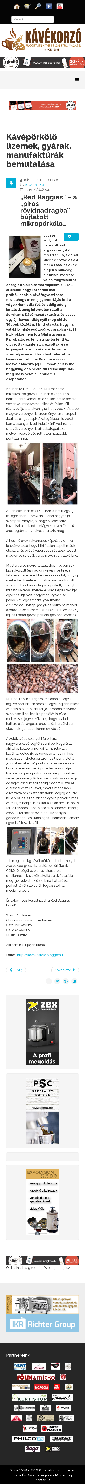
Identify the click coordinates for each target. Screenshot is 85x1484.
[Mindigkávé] (42, 1261)
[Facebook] (49, 6)
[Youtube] (59, 6)
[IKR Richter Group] (42, 1323)
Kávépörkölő (37, 185)
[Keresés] (38, 6)
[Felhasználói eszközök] (71, 237)
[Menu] (77, 80)
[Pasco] (42, 1110)
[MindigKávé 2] (42, 62)
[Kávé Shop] (27, 6)
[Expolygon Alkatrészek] (42, 1202)
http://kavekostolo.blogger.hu (40, 955)
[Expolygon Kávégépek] (42, 1304)
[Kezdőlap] (16, 6)
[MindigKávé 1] (42, 105)
